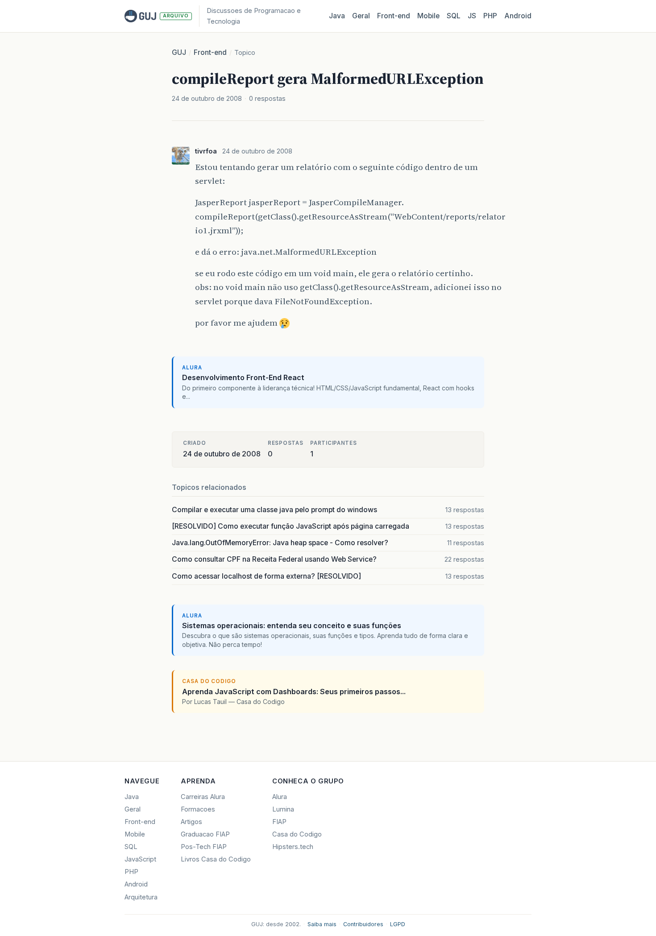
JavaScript (140, 859)
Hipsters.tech (292, 847)
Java (337, 16)
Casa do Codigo (297, 834)
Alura (279, 797)
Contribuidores (363, 924)
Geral (361, 16)
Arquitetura (141, 897)
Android (517, 16)
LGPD (397, 924)
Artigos (191, 822)
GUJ (179, 52)
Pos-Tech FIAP (204, 847)
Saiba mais (321, 924)
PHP (490, 16)
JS (472, 16)
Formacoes (198, 809)
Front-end (210, 52)
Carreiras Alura (203, 797)
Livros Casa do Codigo (216, 859)
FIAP (279, 822)
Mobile (428, 16)
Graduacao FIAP (205, 834)
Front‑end (393, 16)
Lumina (283, 809)
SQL (454, 16)
